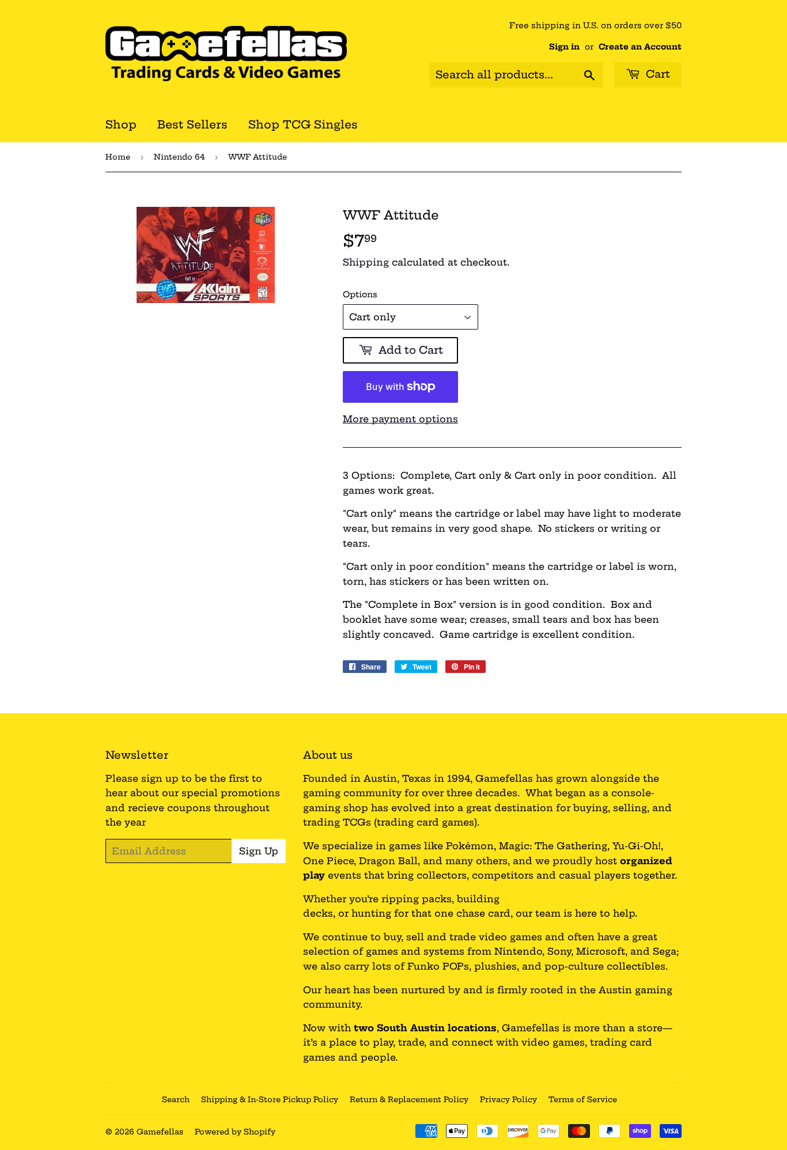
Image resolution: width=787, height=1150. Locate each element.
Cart (656, 74)
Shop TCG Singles (303, 124)
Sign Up (258, 851)
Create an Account (640, 47)
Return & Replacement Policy (409, 1099)
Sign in (564, 47)
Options (360, 294)
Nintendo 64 (179, 156)
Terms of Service (582, 1099)
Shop (121, 124)
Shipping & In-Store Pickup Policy (269, 1099)
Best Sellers (192, 124)
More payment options (400, 419)
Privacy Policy (508, 1099)
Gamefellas (160, 1131)
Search (176, 1099)
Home (117, 156)
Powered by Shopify (235, 1131)
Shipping (366, 262)
